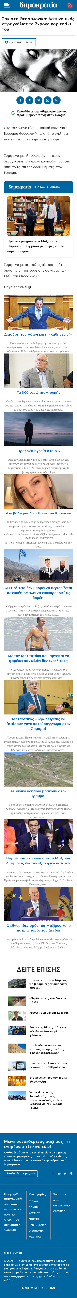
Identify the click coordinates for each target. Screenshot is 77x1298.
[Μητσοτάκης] (38, 634)
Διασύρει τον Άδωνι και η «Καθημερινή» (38, 335)
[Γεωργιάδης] (38, 312)
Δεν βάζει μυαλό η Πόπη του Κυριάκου (38, 513)
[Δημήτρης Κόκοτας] (17, 1016)
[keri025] (17, 1081)
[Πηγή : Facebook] (38, 491)
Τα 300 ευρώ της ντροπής (38, 393)
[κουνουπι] (17, 1001)
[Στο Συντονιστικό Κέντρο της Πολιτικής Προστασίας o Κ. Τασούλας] (38, 370)
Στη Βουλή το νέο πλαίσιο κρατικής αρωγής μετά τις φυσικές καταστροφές (46, 1049)
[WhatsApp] (48, 100)
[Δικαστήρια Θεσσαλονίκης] (17, 983)
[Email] (57, 100)
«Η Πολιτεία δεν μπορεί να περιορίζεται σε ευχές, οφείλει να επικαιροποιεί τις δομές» (38, 593)
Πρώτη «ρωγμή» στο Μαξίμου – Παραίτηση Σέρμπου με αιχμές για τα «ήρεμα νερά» (35, 246)
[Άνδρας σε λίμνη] (38, 429)
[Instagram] (59, 1174)
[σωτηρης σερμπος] (38, 836)
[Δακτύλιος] (17, 1030)
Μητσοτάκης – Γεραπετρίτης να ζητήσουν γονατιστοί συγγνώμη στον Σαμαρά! (39, 724)
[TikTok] (65, 1174)
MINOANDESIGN (44, 1288)
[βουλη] (17, 1048)
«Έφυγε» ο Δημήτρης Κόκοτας (48, 1012)
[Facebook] (20, 100)
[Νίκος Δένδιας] (38, 904)
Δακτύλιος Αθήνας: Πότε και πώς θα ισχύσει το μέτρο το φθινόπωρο (47, 1031)
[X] (29, 100)
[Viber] (38, 100)
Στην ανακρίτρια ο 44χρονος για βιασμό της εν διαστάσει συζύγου (48, 984)
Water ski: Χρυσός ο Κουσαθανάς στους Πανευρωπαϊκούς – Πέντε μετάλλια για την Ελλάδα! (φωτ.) (45, 1100)
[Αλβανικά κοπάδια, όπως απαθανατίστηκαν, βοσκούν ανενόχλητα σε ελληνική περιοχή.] (38, 769)
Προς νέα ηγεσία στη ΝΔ (38, 451)
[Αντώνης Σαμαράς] (38, 697)
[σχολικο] (17, 1066)
